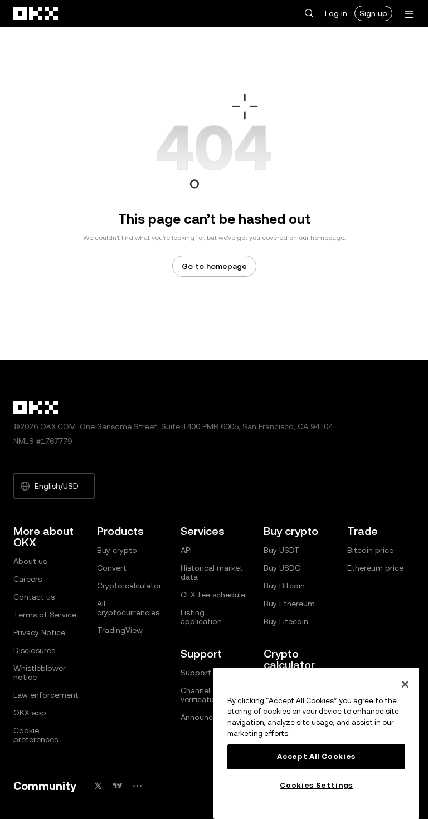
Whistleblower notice (39, 672)
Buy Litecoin (286, 621)
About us (30, 561)
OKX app (29, 712)
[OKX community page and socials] (137, 785)
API (186, 550)
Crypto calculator (129, 585)
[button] (308, 13)
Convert (112, 567)
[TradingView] (118, 785)
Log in (336, 13)
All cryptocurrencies (128, 608)
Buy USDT (282, 550)
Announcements (211, 717)
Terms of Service (44, 614)
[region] (316, 743)
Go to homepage (214, 266)
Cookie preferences (35, 735)
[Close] (405, 684)
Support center (209, 672)
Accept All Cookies (316, 756)
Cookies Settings (316, 785)
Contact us (34, 596)
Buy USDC (282, 567)
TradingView (120, 630)
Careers (27, 579)
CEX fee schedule (213, 594)
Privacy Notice (39, 632)
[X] (98, 785)
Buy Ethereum (289, 603)
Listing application (201, 617)
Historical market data (212, 572)
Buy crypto (117, 550)
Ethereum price (375, 567)
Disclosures (34, 650)
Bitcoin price (370, 550)
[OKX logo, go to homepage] (36, 13)
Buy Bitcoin (284, 585)
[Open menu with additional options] (409, 14)
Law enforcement (46, 694)
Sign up (373, 13)
